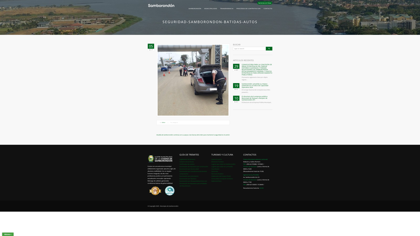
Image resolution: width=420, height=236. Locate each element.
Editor (163, 122)
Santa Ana (214, 171)
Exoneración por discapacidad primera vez (193, 181)
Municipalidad (210, 8)
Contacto (268, 8)
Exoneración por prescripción (189, 176)
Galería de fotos (216, 181)
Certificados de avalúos (187, 164)
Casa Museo (215, 169)
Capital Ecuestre (216, 159)
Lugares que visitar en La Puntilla (222, 166)
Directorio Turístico (217, 162)
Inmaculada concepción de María (222, 179)
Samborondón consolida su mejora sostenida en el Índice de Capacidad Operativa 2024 (255, 85)
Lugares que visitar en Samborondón (223, 164)
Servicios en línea (264, 3)
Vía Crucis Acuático (217, 174)
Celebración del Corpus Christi (221, 176)
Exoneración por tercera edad (189, 169)
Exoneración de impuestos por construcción (193, 166)
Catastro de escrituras (186, 162)
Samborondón (195, 8)
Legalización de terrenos (187, 159)
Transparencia (226, 8)
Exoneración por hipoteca (187, 179)
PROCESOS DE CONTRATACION (248, 8)
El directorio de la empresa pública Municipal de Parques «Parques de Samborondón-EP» (254, 98)
